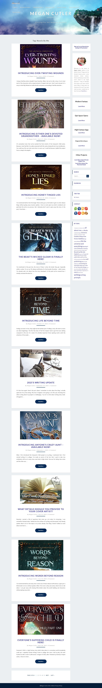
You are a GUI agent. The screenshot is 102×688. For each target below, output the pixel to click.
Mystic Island (84, 250)
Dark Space (79, 232)
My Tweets (76, 197)
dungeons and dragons (78, 234)
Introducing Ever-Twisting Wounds (41, 73)
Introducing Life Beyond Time (41, 320)
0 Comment (50, 76)
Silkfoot (82, 261)
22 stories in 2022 (82, 228)
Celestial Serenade (38, 7)
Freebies (14, 7)
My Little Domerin (79, 250)
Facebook (77, 183)
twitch (76, 272)
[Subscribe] (82, 209)
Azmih (82, 230)
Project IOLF (77, 255)
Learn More (81, 106)
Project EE (85, 254)
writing (77, 275)
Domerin (84, 233)
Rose (84, 259)
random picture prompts (78, 259)
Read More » (84, 91)
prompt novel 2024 (83, 257)
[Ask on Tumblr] (79, 209)
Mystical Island (16, 12)
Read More (42, 90)
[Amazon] (82, 213)
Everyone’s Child (50, 7)
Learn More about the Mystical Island (81, 164)
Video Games (80, 272)
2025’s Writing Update (41, 382)
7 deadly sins (76, 228)
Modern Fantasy (83, 248)
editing (83, 234)
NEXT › (47, 675)
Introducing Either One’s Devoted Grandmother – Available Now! (41, 134)
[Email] (76, 209)
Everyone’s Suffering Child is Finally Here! (41, 641)
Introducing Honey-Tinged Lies (41, 195)
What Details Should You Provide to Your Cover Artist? (41, 510)
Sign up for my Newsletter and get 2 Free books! (81, 47)
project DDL (81, 254)
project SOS (76, 257)
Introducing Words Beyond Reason (40, 575)
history (78, 241)
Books (86, 230)
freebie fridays (78, 236)
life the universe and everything (80, 243)
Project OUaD (83, 255)
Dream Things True (74, 7)
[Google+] (86, 209)
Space (78, 263)
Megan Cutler (33, 76)
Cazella (75, 232)
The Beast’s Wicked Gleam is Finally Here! (41, 258)
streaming (82, 263)
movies (75, 250)
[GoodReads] (86, 213)
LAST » (52, 675)
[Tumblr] (76, 213)
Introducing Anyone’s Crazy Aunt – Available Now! (40, 445)
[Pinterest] (79, 213)
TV (87, 270)
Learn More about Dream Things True (81, 160)
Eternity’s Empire (61, 7)
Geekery (81, 239)
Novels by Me (78, 252)
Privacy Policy (58, 685)
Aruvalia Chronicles (25, 7)
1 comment (53, 385)
